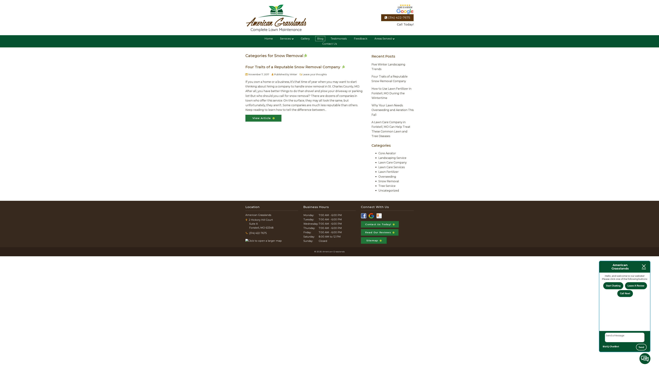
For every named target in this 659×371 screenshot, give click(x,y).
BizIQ (606, 346)
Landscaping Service (392, 158)
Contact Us (329, 43)
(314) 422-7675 (399, 17)
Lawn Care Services (391, 167)
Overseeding (387, 176)
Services (285, 38)
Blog (320, 38)
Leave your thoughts (315, 74)
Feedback (360, 38)
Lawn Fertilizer (388, 171)
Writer (293, 74)
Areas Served (383, 38)
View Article (261, 118)
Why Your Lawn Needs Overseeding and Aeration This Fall (393, 110)
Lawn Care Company (392, 162)
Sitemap (372, 240)
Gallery (305, 38)
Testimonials (339, 38)
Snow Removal (388, 181)
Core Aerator (387, 153)
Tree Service (387, 186)
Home (268, 38)
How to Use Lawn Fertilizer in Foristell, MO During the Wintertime (391, 93)
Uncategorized (388, 190)
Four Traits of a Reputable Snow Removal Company (292, 67)
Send (641, 347)
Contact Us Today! (378, 224)
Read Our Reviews (378, 232)
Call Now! (625, 293)
